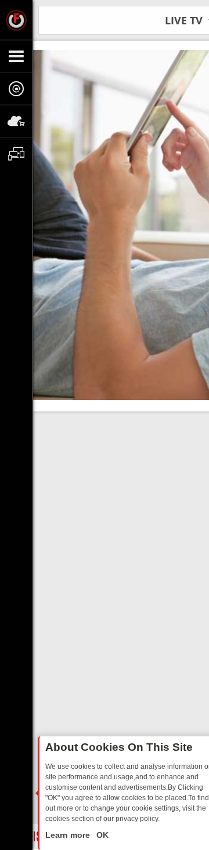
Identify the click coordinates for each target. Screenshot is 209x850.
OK (101, 835)
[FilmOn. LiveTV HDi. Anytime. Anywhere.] (16, 19)
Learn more (68, 835)
